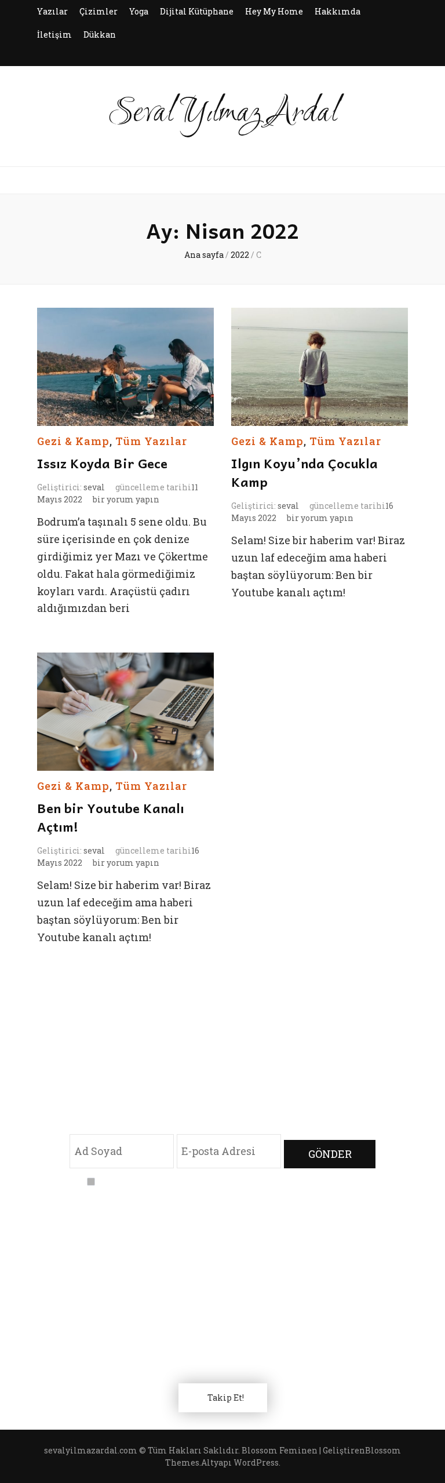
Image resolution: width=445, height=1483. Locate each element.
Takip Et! (225, 1397)
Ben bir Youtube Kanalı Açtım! (110, 817)
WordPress (256, 1462)
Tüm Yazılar (151, 441)
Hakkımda (337, 11)
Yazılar (52, 11)
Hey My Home (274, 11)
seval (94, 487)
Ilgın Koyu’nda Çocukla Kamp (304, 472)
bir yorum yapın (125, 499)
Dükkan (99, 34)
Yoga (138, 11)
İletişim (54, 34)
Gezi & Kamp (73, 441)
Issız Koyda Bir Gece (102, 463)
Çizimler (98, 11)
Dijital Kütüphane (197, 11)
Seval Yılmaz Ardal (222, 113)
